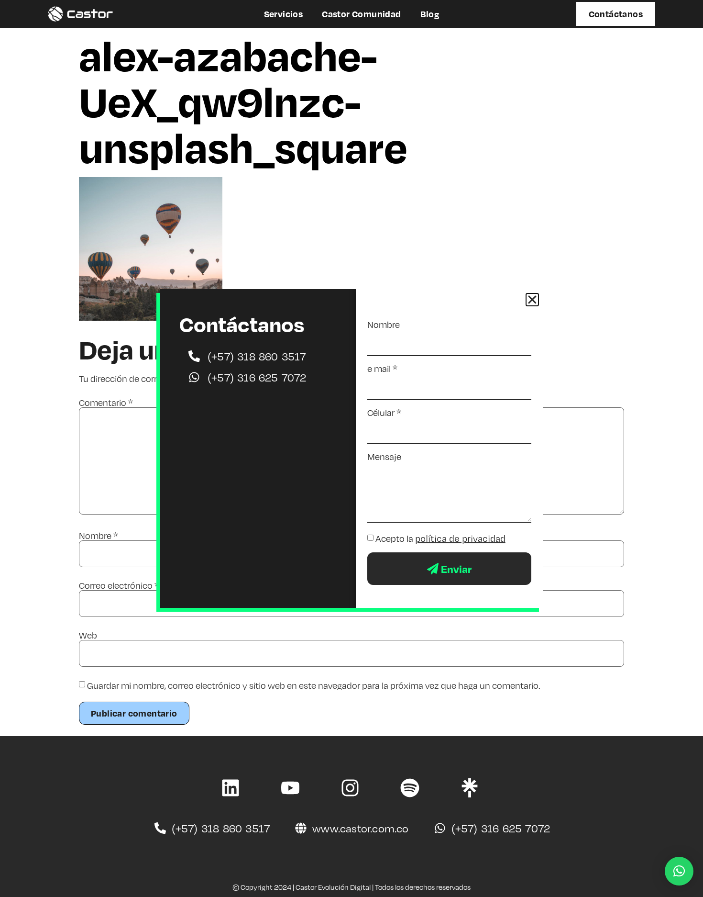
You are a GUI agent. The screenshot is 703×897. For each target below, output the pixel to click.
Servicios (283, 13)
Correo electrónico (119, 585)
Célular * (384, 412)
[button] (679, 871)
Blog (429, 13)
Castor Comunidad (361, 13)
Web (88, 635)
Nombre (98, 535)
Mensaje (384, 456)
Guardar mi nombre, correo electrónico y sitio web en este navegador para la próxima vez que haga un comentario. (313, 685)
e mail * (382, 368)
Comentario (106, 402)
